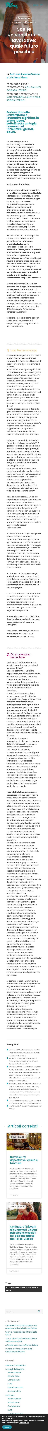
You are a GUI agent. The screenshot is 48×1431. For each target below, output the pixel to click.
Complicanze (24, 18)
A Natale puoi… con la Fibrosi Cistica (21, 1345)
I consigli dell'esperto (24, 22)
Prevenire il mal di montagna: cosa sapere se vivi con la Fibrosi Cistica (21, 1327)
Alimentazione (14, 1372)
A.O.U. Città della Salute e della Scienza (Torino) (23, 99)
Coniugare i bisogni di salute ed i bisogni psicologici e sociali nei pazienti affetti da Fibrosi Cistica (24, 1233)
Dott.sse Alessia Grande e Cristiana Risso (23, 75)
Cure (10, 1383)
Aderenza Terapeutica (15, 1365)
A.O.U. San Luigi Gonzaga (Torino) (24, 89)
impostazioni (24, 1423)
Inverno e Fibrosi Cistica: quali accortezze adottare (18, 1350)
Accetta (7, 1427)
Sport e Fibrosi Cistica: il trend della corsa (21, 1333)
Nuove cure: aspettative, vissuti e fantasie (24, 1160)
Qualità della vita (15, 1387)
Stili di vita (9, 1395)
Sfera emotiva (14, 1391)
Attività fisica (13, 1376)
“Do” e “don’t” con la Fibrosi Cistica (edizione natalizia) (21, 1340)
